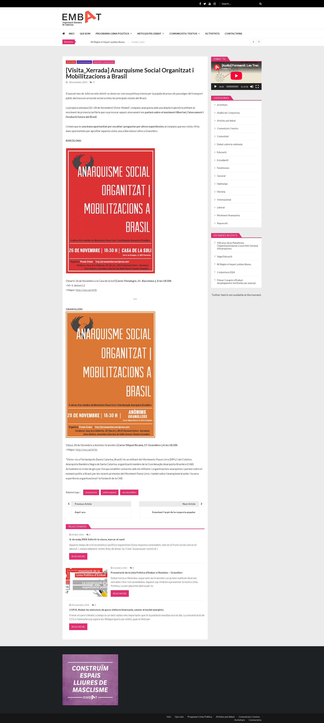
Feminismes (223, 167)
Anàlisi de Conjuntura (228, 112)
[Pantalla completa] (257, 86)
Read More (78, 556)
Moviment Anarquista (103, 62)
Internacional (84, 62)
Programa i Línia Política (112, 33)
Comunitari (223, 136)
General (221, 175)
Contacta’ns (233, 33)
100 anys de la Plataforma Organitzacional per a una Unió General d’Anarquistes (237, 245)
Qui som (85, 33)
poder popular (109, 492)
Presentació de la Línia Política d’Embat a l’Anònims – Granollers (147, 572)
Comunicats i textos (183, 33)
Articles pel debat (149, 33)
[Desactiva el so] (251, 86)
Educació (221, 152)
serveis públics (129, 492)
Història (221, 191)
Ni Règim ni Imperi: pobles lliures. (108, 41)
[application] (236, 76)
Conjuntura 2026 (226, 272)
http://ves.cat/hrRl (86, 289)
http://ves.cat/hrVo (86, 449)
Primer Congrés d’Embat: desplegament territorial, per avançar (236, 281)
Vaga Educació (224, 256)
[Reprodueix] (215, 86)
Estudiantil (222, 160)
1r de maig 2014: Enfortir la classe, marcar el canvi (97, 539)
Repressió (222, 223)
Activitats (212, 33)
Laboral (221, 207)
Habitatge (222, 183)
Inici (71, 33)
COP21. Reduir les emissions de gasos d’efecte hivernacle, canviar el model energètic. (116, 609)
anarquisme (91, 492)
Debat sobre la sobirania (229, 144)
